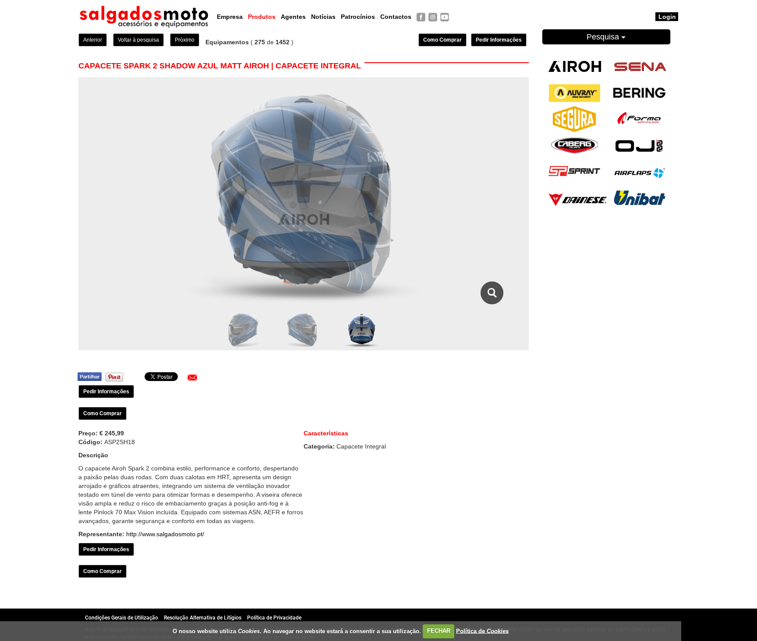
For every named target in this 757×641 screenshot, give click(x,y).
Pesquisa (604, 36)
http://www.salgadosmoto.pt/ (165, 534)
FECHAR (438, 630)
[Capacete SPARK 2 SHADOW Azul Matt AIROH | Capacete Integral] (492, 292)
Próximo (185, 40)
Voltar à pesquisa (138, 40)
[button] (192, 377)
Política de (482, 630)
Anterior (92, 40)
